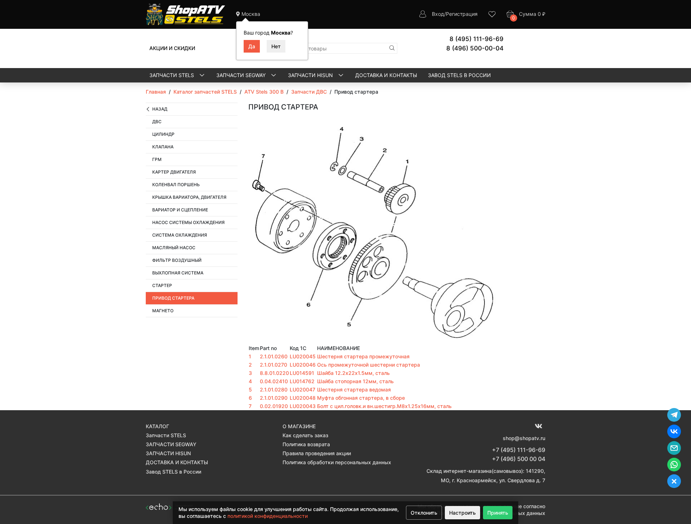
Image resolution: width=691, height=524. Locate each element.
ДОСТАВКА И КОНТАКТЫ (386, 75)
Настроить (462, 513)
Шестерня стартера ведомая (354, 389)
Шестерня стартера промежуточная (363, 356)
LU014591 (302, 373)
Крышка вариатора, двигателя (189, 197)
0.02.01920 (274, 406)
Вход (438, 14)
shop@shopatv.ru (524, 438)
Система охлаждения (179, 235)
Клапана (162, 146)
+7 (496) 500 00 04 (518, 458)
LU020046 (303, 365)
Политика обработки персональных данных (337, 462)
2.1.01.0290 (274, 398)
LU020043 (303, 406)
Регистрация (462, 14)
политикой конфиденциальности (267, 516)
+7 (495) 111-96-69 (518, 449)
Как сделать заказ (305, 435)
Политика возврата (306, 444)
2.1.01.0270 (273, 365)
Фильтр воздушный (177, 260)
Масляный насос (173, 247)
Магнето (162, 310)
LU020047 (302, 389)
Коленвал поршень (176, 184)
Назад (159, 109)
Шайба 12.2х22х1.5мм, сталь (353, 373)
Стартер (162, 285)
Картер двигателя (174, 172)
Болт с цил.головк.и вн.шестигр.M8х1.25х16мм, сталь (384, 406)
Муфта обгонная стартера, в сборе (361, 398)
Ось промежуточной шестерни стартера (368, 365)
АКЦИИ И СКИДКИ (172, 48)
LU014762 (302, 381)
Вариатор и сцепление (180, 209)
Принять (497, 513)
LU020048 (303, 398)
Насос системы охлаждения (188, 222)
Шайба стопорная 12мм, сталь (355, 381)
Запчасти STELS (172, 75)
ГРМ (157, 159)
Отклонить (424, 513)
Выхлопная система (177, 273)
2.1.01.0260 (274, 356)
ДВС (157, 121)
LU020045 (303, 356)
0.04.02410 (274, 381)
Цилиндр (163, 134)
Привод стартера (173, 298)
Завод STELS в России (459, 75)
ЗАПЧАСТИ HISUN (311, 75)
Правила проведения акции (317, 453)
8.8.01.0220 (274, 373)
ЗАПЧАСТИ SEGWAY (241, 75)
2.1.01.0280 (274, 389)
